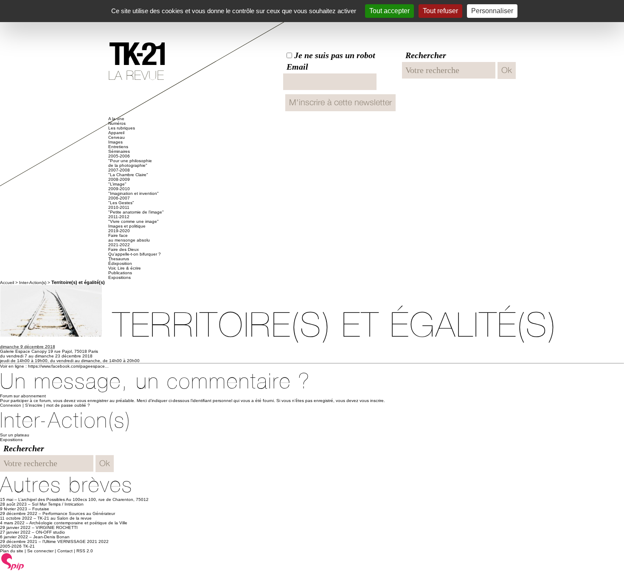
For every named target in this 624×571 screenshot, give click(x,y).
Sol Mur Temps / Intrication (58, 504)
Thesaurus (118, 258)
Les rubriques (121, 128)
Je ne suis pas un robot (333, 55)
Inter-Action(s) (32, 282)
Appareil (116, 132)
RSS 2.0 (84, 550)
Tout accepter (389, 10)
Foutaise (40, 508)
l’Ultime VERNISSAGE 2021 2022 (75, 541)
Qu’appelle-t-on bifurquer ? (134, 254)
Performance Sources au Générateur (78, 513)
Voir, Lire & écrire (124, 268)
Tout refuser (440, 10)
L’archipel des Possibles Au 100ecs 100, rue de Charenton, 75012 (83, 499)
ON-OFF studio (50, 532)
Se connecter (40, 550)
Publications (120, 272)
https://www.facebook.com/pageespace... (68, 366)
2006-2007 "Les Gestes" (121, 200)
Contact (65, 550)
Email (297, 66)
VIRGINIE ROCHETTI (57, 527)
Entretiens (118, 146)
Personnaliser (492, 10)
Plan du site (11, 550)
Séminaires (119, 151)
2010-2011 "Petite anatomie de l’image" (136, 209)
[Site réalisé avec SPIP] (12, 569)
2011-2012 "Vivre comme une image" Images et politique (133, 221)
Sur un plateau (14, 435)
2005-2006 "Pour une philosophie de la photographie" (130, 161)
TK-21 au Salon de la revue (64, 518)
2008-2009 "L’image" (119, 181)
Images (115, 142)
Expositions (119, 277)
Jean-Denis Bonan (51, 536)
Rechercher (425, 55)
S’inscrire (33, 405)
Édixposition (120, 263)
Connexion (10, 405)
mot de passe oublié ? (68, 405)
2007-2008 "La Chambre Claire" (128, 172)
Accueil (7, 282)
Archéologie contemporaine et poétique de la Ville (78, 522)
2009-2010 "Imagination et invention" (133, 191)
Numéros (117, 123)
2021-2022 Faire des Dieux (123, 247)
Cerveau (116, 137)
